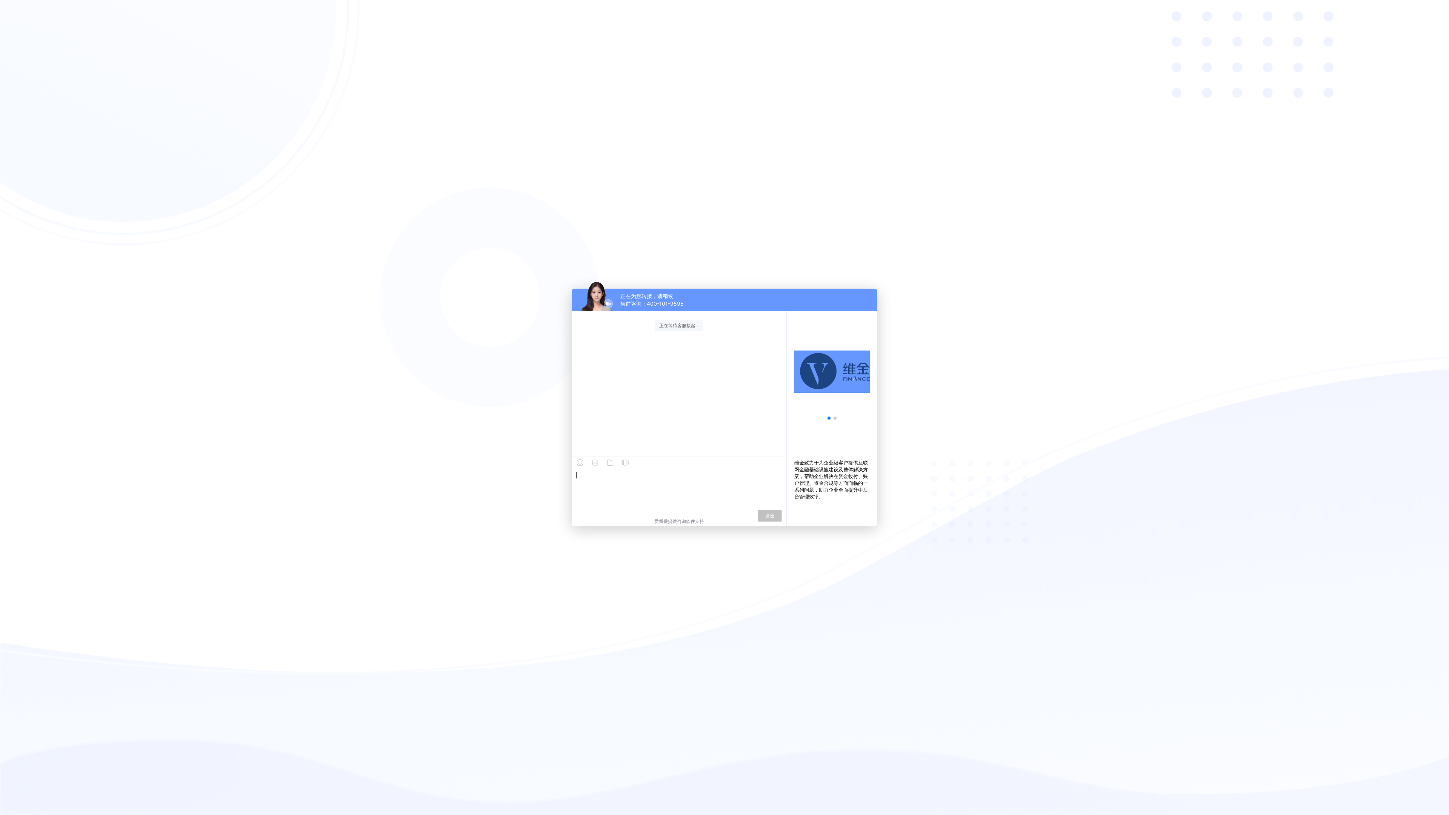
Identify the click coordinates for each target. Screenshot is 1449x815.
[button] (829, 418)
